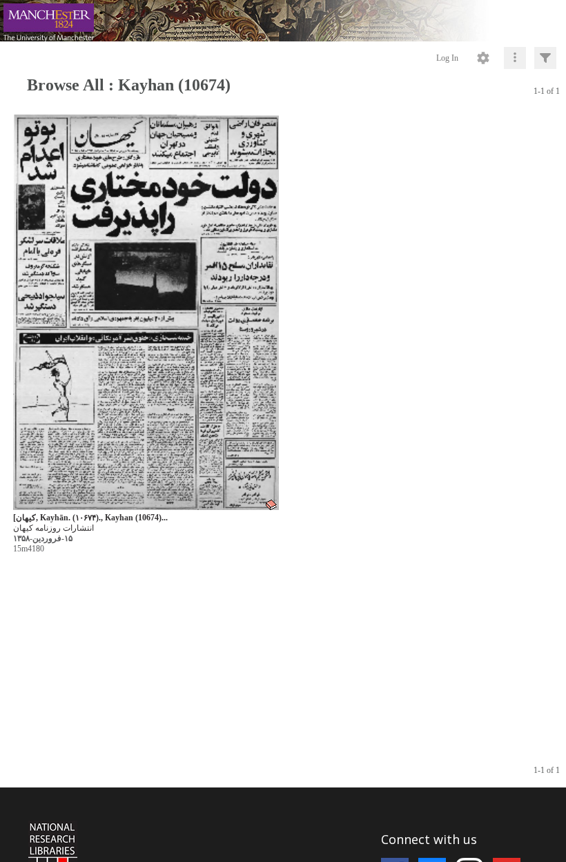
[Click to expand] (545, 58)
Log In (447, 58)
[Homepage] (283, 20)
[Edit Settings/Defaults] (483, 58)
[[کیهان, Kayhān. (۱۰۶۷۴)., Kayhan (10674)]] (146, 313)
